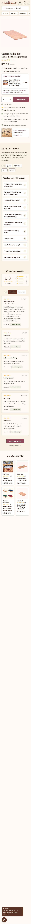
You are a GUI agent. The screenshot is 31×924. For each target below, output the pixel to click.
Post (5, 170)
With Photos (12, 292)
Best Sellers (13, 13)
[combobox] (16, 8)
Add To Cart (21, 99)
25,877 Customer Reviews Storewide (14, 107)
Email (13, 170)
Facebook (18, 165)
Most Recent (21, 292)
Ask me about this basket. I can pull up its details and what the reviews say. (10, 911)
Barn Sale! (5, 13)
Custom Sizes (23, 13)
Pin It (10, 165)
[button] (15, 33)
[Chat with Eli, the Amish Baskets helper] (4, 919)
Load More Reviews (15, 441)
